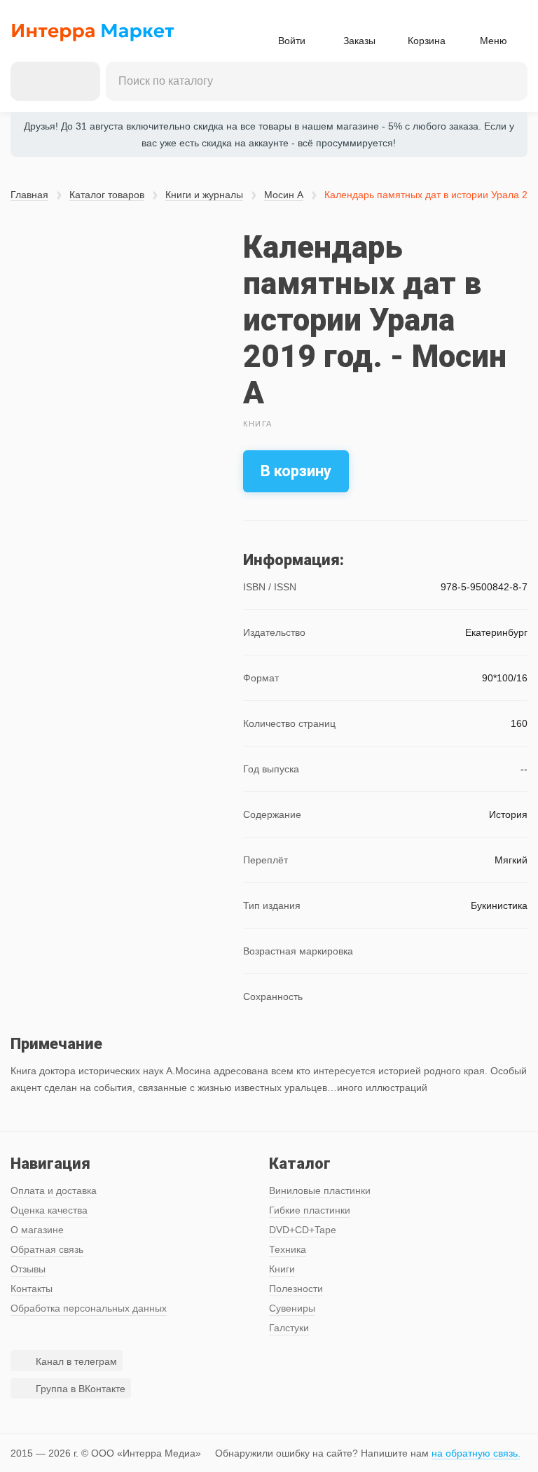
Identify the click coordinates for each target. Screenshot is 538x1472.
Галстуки (289, 1327)
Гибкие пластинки (309, 1210)
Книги (282, 1269)
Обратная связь (47, 1249)
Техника (287, 1249)
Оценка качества (49, 1210)
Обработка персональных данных (89, 1308)
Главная (29, 194)
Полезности (296, 1288)
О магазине (37, 1229)
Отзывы (28, 1269)
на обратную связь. (476, 1453)
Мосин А (283, 194)
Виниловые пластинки (320, 1190)
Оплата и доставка (54, 1190)
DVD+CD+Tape (302, 1229)
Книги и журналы (204, 194)
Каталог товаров (106, 194)
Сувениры (292, 1308)
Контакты (32, 1288)
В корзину (296, 471)
